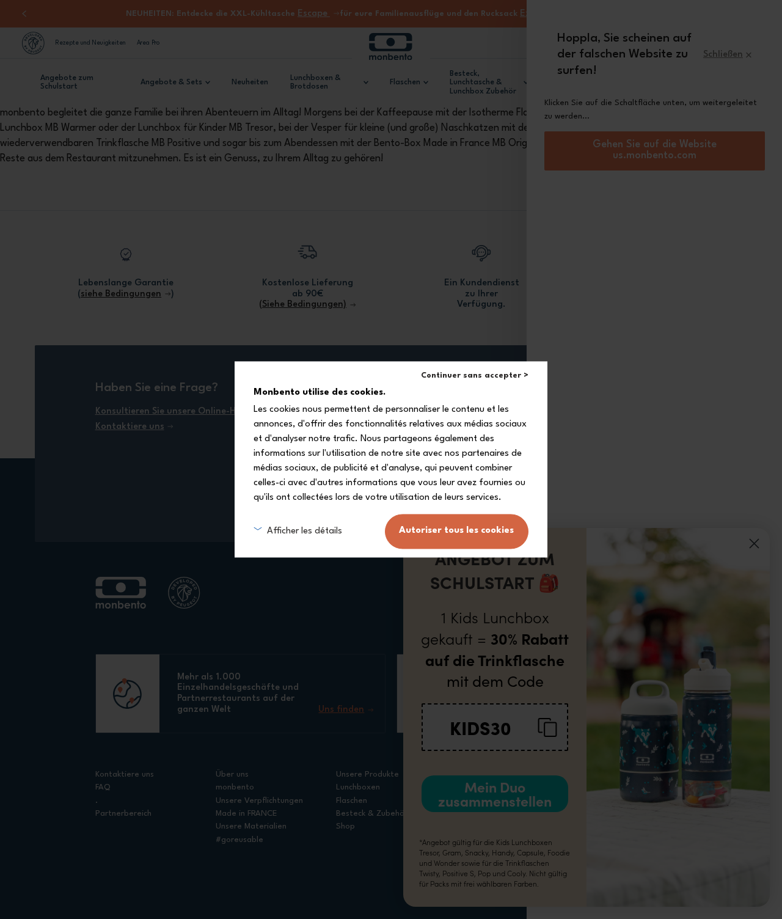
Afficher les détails (304, 531)
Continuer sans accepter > (474, 375)
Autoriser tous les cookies (456, 531)
